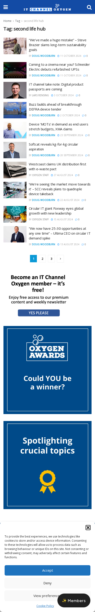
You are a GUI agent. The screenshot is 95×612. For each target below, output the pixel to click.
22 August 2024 (69, 200)
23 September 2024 (71, 135)
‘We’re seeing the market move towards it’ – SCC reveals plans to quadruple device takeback (60, 189)
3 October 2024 (63, 95)
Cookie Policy (45, 606)
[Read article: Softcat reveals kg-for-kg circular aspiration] (15, 150)
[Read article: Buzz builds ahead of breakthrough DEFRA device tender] (15, 110)
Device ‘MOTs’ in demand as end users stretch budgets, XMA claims (58, 126)
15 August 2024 (63, 219)
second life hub (34, 21)
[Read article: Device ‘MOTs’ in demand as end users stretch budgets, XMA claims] (15, 130)
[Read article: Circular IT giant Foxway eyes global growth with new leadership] (15, 214)
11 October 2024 (70, 55)
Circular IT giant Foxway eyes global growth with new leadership (56, 210)
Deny (47, 583)
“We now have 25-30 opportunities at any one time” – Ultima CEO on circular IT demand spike (60, 233)
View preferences (47, 595)
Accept (47, 570)
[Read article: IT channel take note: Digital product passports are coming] (15, 90)
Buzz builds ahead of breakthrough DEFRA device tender (55, 106)
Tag (17, 21)
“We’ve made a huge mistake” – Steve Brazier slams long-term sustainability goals (57, 45)
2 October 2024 (69, 115)
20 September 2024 (71, 155)
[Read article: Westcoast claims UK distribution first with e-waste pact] (15, 170)
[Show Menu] (5, 7)
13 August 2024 (69, 244)
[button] (88, 527)
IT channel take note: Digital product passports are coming (56, 86)
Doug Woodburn (43, 55)
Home (7, 21)
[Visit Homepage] (47, 7)
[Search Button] (89, 7)
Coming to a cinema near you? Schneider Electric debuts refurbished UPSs (59, 67)
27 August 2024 (63, 175)
